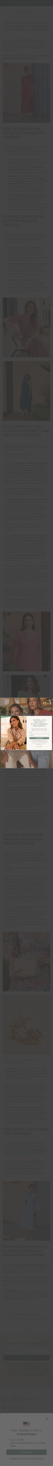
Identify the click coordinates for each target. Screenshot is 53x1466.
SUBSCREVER (39, 738)
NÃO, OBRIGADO (39, 746)
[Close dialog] (51, 717)
